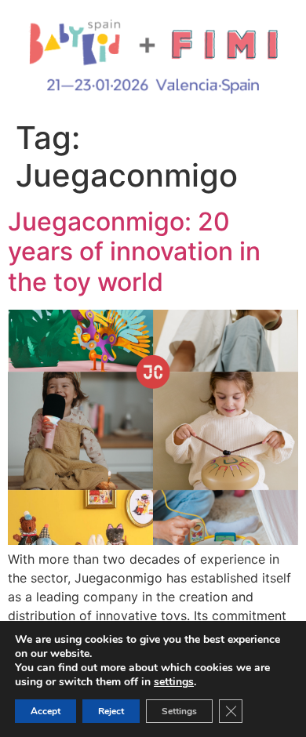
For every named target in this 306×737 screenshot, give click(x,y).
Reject (111, 711)
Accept (45, 711)
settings (174, 682)
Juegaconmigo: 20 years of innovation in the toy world (134, 251)
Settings (179, 711)
